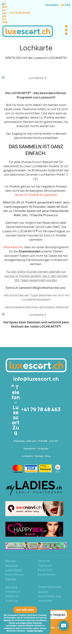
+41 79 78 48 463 (19, 13)
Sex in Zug (11, 565)
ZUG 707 (53, 440)
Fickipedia (43, 448)
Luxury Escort (13, 570)
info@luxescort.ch (36, 378)
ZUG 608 (42, 440)
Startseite (19, 440)
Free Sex (10, 579)
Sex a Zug (11, 587)
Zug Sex (43, 591)
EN (68, 5)
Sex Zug (10, 561)
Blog (47, 456)
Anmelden (52, 5)
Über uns (31, 440)
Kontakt (39, 456)
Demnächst (30, 448)
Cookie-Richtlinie (35, 631)
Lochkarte (27, 456)
